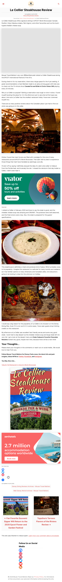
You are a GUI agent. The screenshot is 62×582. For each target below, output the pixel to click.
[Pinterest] (31, 474)
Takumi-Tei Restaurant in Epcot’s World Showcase (19, 365)
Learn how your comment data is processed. (44, 536)
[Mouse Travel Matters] (31, 4)
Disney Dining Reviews (28, 15)
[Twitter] (31, 472)
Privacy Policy (39, 577)
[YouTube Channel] (31, 564)
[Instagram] (31, 553)
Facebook (27, 356)
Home (21, 18)
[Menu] (3, 4)
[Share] (31, 480)
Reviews (37, 15)
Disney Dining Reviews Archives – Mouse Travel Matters (31, 486)
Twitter (21, 356)
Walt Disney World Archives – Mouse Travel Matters (31, 491)
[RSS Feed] (31, 567)
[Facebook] (31, 469)
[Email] (31, 477)
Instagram (38, 356)
